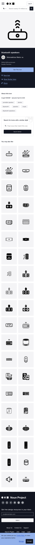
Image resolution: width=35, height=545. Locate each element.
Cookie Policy (20, 535)
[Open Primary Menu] (3, 4)
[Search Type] (5, 8)
